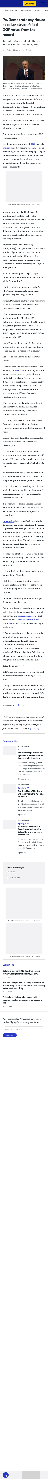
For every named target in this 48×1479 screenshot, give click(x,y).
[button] (6, 1475)
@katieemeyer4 (14, 878)
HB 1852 (31, 144)
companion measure (28, 616)
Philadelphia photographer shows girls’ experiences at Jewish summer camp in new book (22, 1000)
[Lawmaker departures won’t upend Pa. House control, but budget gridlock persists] (9, 751)
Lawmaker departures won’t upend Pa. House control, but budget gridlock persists (31, 755)
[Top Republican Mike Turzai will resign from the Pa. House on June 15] (9, 789)
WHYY (9, 4)
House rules (8, 521)
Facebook (13, 705)
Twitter (18, 705)
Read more (11, 872)
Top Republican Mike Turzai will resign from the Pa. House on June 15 (31, 794)
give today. (35, 728)
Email (23, 705)
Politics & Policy (11, 10)
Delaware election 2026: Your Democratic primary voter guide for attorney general (21, 972)
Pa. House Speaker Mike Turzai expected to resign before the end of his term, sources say (30, 830)
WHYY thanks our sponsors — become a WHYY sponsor (24, 204)
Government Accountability (31, 10)
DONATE (30, 3)
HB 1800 (15, 370)
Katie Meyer (13, 50)
